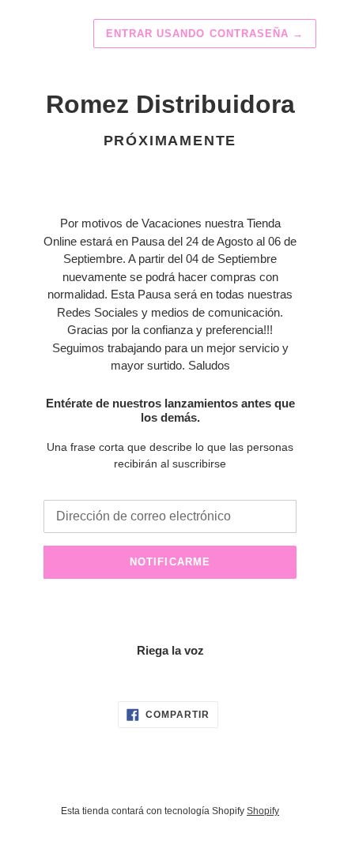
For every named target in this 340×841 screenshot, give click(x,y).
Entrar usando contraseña (205, 33)
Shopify (263, 811)
